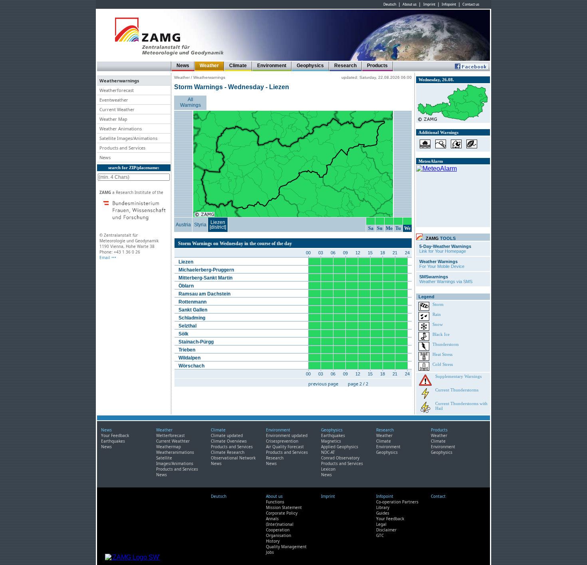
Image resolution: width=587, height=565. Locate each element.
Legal (381, 524)
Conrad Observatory (340, 458)
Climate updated (227, 435)
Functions (275, 502)
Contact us (470, 4)
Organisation (278, 535)
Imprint (429, 4)
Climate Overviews (229, 441)
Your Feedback (115, 435)
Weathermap (168, 446)
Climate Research (227, 452)
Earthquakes (113, 441)
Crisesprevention (282, 441)
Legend (426, 296)
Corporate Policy (281, 513)
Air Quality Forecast (285, 446)
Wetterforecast (170, 435)
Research (345, 65)
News (182, 65)
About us (409, 4)
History (273, 541)
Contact (438, 496)
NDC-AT (328, 452)
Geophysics (310, 65)
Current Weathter (173, 441)
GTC (380, 535)
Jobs (270, 552)
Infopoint (449, 4)
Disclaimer (386, 530)
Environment (271, 65)
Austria (183, 225)
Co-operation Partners (397, 502)
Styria (200, 225)
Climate (238, 65)
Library (382, 507)
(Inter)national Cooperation (280, 527)
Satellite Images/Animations (174, 460)
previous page (323, 384)
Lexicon (328, 469)
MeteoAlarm (430, 161)
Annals (272, 518)
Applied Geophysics (339, 446)
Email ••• (107, 257)
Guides (382, 513)
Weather (209, 65)
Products (377, 65)
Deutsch (389, 4)
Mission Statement (284, 507)
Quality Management (286, 546)
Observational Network (233, 458)
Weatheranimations (175, 452)
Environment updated (286, 435)
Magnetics (331, 441)
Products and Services (177, 469)
